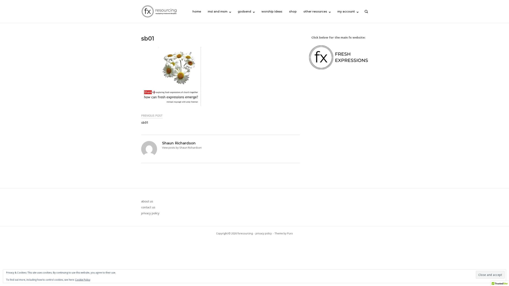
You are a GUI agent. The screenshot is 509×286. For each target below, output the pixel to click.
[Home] (159, 11)
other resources (315, 11)
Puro (290, 233)
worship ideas (271, 11)
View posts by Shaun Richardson (182, 147)
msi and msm (217, 11)
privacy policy (150, 213)
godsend (244, 11)
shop (293, 11)
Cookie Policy (82, 279)
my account (346, 11)
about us (147, 201)
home (196, 11)
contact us (148, 207)
